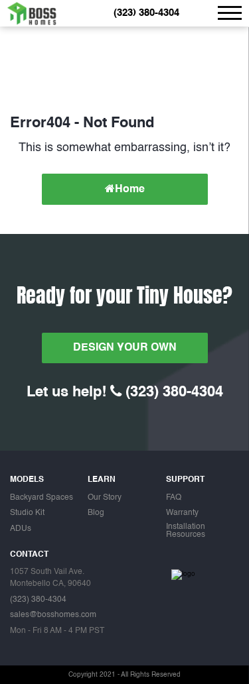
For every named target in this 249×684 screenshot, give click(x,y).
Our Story (105, 498)
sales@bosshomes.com (53, 615)
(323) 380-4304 (146, 13)
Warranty (182, 513)
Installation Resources (185, 531)
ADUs (20, 529)
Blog (96, 513)
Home (130, 189)
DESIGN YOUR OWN (125, 348)
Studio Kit (27, 513)
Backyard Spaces (41, 498)
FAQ (173, 498)
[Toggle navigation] (230, 13)
